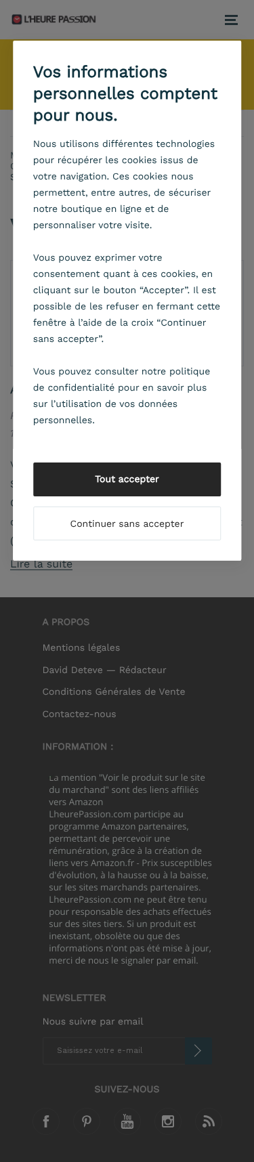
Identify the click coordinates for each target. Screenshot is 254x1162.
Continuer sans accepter (127, 524)
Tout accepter (127, 479)
